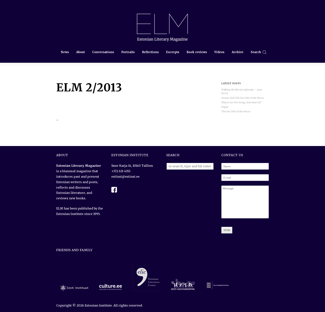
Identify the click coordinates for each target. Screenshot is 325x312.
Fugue (224, 107)
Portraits (128, 52)
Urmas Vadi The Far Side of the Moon (242, 97)
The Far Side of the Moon (235, 111)
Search (256, 52)
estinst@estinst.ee (125, 176)
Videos (219, 52)
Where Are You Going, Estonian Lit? (241, 102)
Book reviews (197, 52)
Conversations (103, 52)
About (80, 52)
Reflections (150, 52)
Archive (237, 52)
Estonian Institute (98, 305)
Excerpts (172, 52)
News (65, 52)
